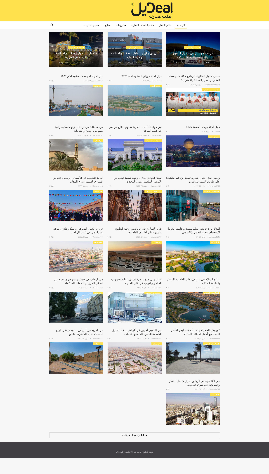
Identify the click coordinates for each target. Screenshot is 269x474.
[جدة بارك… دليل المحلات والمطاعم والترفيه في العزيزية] (76, 50)
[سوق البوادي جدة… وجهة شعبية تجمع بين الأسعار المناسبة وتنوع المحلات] (135, 205)
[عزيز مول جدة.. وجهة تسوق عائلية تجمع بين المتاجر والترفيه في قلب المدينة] (135, 307)
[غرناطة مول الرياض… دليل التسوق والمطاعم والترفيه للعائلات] (192, 50)
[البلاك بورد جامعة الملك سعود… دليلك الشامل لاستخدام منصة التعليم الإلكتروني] (193, 256)
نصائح (108, 25)
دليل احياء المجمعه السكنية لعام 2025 (82, 76)
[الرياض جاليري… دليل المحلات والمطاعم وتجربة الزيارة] (134, 50)
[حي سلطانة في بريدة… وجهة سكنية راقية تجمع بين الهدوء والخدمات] (76, 155)
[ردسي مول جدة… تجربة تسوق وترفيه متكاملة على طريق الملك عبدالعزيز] (193, 205)
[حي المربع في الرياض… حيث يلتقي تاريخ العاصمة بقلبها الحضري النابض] (76, 358)
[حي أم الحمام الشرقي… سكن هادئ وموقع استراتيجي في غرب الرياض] (76, 256)
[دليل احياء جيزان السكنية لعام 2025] (135, 100)
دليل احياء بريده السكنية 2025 (203, 127)
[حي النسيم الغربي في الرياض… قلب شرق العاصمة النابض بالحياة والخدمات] (135, 358)
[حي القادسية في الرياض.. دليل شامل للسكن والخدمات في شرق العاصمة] (193, 409)
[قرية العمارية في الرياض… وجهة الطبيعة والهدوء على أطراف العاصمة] (135, 256)
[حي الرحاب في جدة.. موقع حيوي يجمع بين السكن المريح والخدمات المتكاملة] (76, 307)
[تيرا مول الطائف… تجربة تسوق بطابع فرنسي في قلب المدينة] (135, 155)
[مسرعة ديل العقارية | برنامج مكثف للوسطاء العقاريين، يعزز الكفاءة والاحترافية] (193, 104)
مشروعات (121, 25)
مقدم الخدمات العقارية (142, 25)
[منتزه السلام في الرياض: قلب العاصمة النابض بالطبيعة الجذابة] (193, 307)
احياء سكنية (98, 86)
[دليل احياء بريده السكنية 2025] (193, 151)
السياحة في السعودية (192, 47)
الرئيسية (181, 25)
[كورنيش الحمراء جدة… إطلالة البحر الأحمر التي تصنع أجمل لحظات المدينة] (193, 358)
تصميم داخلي (92, 25)
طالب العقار (165, 25)
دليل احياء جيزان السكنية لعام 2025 (142, 76)
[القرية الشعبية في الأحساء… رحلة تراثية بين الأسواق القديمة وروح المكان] (76, 205)
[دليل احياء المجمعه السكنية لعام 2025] (76, 100)
